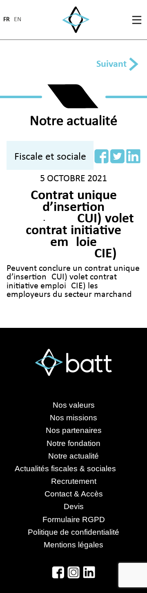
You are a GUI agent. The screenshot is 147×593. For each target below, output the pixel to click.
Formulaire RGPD (73, 519)
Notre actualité (73, 456)
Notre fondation (73, 443)
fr (6, 19)
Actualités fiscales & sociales (73, 468)
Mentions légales (73, 544)
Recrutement (73, 481)
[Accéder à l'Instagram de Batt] (73, 572)
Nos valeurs (74, 405)
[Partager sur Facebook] (101, 156)
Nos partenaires (74, 430)
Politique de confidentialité (73, 532)
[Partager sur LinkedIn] (133, 156)
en (17, 19)
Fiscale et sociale (50, 157)
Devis (74, 506)
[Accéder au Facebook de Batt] (58, 572)
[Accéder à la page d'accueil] (75, 20)
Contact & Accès (74, 494)
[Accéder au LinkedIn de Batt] (89, 572)
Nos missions (73, 417)
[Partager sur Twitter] (117, 156)
